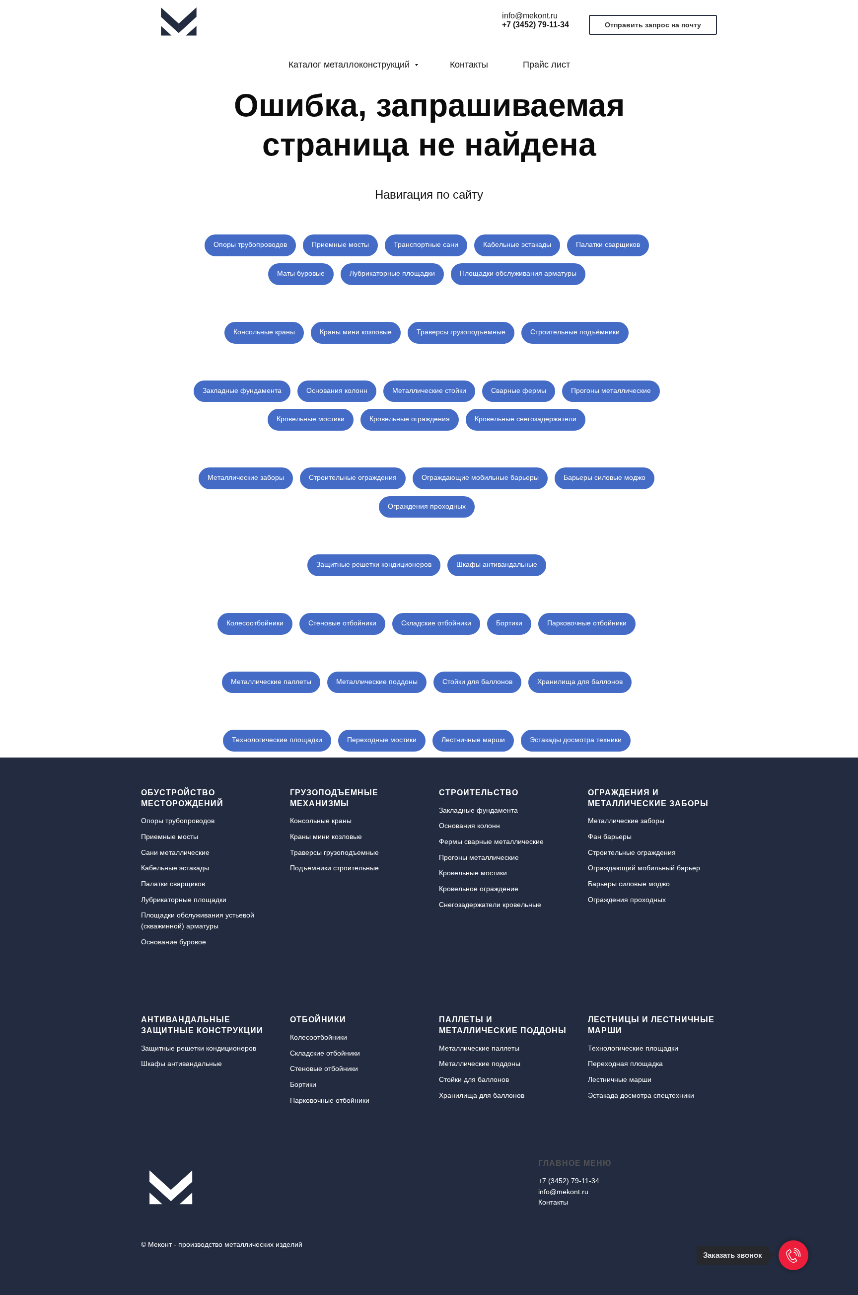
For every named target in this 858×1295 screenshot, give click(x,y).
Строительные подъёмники (575, 332)
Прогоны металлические (611, 390)
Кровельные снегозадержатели (525, 419)
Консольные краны (264, 332)
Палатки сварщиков (608, 244)
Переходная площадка (625, 1063)
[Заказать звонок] (793, 1255)
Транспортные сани (426, 244)
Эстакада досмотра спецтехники (641, 1095)
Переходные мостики (382, 740)
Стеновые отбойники (342, 623)
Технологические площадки (277, 740)
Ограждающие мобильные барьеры (480, 477)
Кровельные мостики (311, 419)
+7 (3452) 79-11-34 (535, 24)
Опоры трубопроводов (250, 244)
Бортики (509, 623)
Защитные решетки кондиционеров (373, 564)
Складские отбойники (436, 623)
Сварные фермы (518, 390)
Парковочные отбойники (587, 623)
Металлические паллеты (271, 682)
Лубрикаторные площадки (392, 273)
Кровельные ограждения (409, 419)
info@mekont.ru (530, 15)
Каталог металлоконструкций (350, 65)
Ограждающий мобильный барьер (644, 868)
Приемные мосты (340, 244)
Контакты (469, 65)
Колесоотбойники (255, 623)
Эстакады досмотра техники (576, 740)
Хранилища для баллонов (580, 682)
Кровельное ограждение (478, 889)
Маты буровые (301, 273)
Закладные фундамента (242, 390)
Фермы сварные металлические (491, 841)
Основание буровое (173, 942)
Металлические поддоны (377, 682)
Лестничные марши (473, 740)
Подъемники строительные (334, 868)
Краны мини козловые (356, 332)
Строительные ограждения (353, 477)
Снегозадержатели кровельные (490, 905)
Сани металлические (175, 852)
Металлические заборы (246, 477)
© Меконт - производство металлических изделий (221, 1244)
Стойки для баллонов (477, 682)
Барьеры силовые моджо (604, 477)
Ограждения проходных (427, 506)
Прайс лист (546, 65)
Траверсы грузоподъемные (461, 332)
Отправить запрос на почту (653, 25)
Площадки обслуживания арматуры (518, 273)
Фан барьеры (610, 836)
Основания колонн (336, 390)
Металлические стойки (429, 390)
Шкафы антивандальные (496, 564)
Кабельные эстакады (517, 244)
